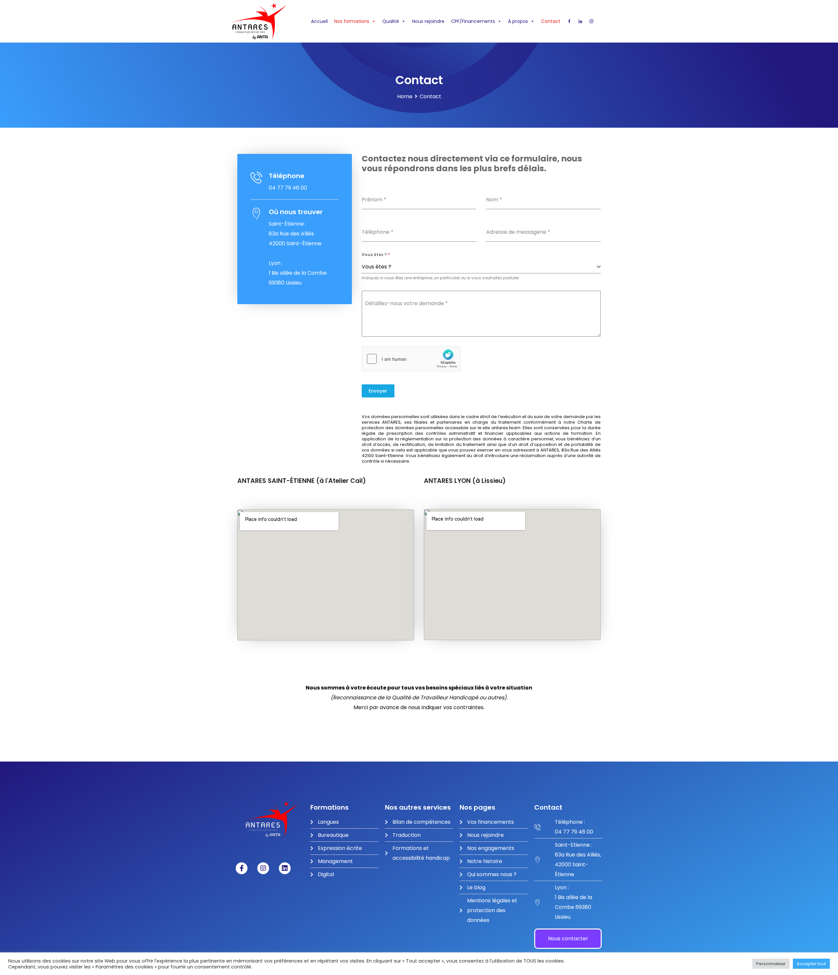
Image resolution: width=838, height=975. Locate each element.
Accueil (319, 21)
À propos (518, 21)
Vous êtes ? (376, 254)
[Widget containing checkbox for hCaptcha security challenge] (411, 358)
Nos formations (351, 21)
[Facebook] (569, 21)
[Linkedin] (580, 21)
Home (404, 96)
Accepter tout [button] (811, 964)
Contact (550, 21)
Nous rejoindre (428, 21)
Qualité (390, 21)
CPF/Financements (473, 21)
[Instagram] (591, 21)
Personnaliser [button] (771, 964)
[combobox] (481, 267)
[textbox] (479, 267)
